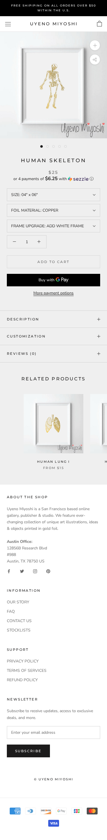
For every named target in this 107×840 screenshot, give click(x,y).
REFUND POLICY (22, 680)
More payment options (53, 293)
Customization (26, 336)
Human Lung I (53, 462)
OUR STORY (18, 602)
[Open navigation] (8, 24)
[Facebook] (9, 571)
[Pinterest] (48, 571)
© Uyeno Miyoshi (53, 779)
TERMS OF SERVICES (27, 670)
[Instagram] (35, 571)
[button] (53, 179)
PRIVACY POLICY (23, 661)
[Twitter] (22, 571)
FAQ (11, 611)
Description (23, 319)
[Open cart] (99, 24)
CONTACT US (19, 621)
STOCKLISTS (19, 630)
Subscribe (28, 751)
